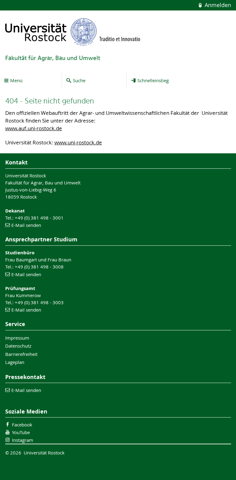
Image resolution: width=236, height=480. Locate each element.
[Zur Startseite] (72, 31)
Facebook (22, 425)
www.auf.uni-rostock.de (33, 128)
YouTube (21, 432)
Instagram (22, 440)
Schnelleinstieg (153, 80)
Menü (16, 80)
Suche (79, 80)
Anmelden (217, 5)
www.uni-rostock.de (78, 142)
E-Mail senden (26, 225)
